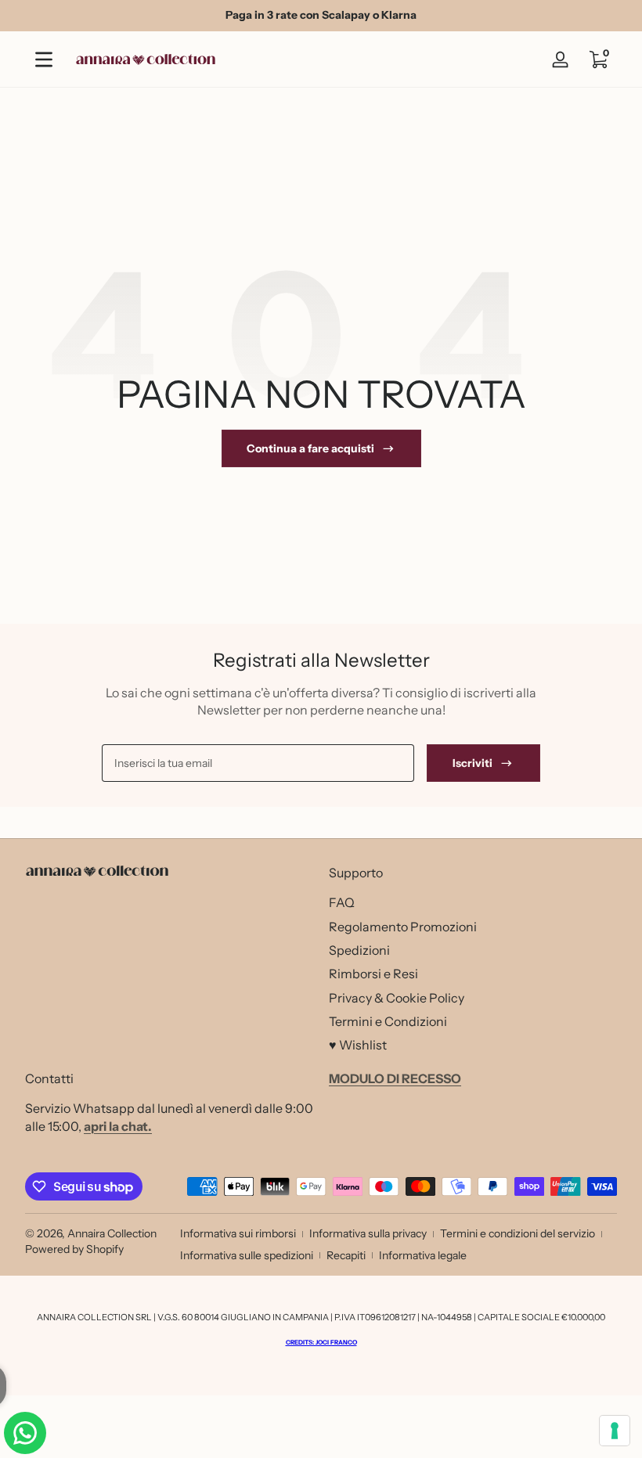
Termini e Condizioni (388, 1021)
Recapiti (346, 1255)
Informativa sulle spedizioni (246, 1255)
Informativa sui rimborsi (238, 1233)
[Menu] (44, 59)
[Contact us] (25, 1433)
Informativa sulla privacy (368, 1233)
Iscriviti (472, 763)
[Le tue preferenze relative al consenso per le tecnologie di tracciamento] (614, 1430)
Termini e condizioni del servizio (517, 1233)
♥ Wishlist (358, 1045)
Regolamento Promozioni (403, 926)
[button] (598, 59)
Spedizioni (359, 950)
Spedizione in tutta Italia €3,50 (363, 15)
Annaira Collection (112, 1233)
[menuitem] (473, 902)
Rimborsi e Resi (373, 973)
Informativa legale (423, 1255)
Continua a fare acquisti (310, 448)
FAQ (342, 902)
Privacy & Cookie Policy (396, 998)
